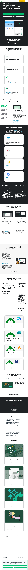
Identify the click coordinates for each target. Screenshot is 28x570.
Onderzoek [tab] (20, 378)
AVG (9, 231)
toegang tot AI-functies (12, 82)
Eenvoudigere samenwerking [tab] (4, 114)
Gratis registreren (21, 1)
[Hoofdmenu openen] (26, 1)
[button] (14, 419)
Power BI (13, 61)
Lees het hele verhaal (5, 293)
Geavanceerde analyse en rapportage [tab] (4, 118)
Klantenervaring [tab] (10, 378)
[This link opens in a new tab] (19, 557)
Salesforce (10, 61)
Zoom (7, 177)
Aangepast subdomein (16, 120)
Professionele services (17, 249)
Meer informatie (9, 326)
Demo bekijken (14, 16)
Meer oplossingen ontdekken (14, 394)
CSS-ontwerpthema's (16, 121)
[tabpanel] (14, 386)
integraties (15, 130)
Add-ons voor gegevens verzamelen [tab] (4, 110)
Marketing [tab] (6, 378)
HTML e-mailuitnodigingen (16, 122)
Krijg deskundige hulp (8, 92)
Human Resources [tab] (16, 378)
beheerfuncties (11, 81)
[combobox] (4, 557)
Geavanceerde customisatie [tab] (4, 106)
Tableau (7, 153)
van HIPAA (6, 231)
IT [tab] (23, 378)
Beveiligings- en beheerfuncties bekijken (14, 236)
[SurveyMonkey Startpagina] (4, 1)
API (21, 131)
